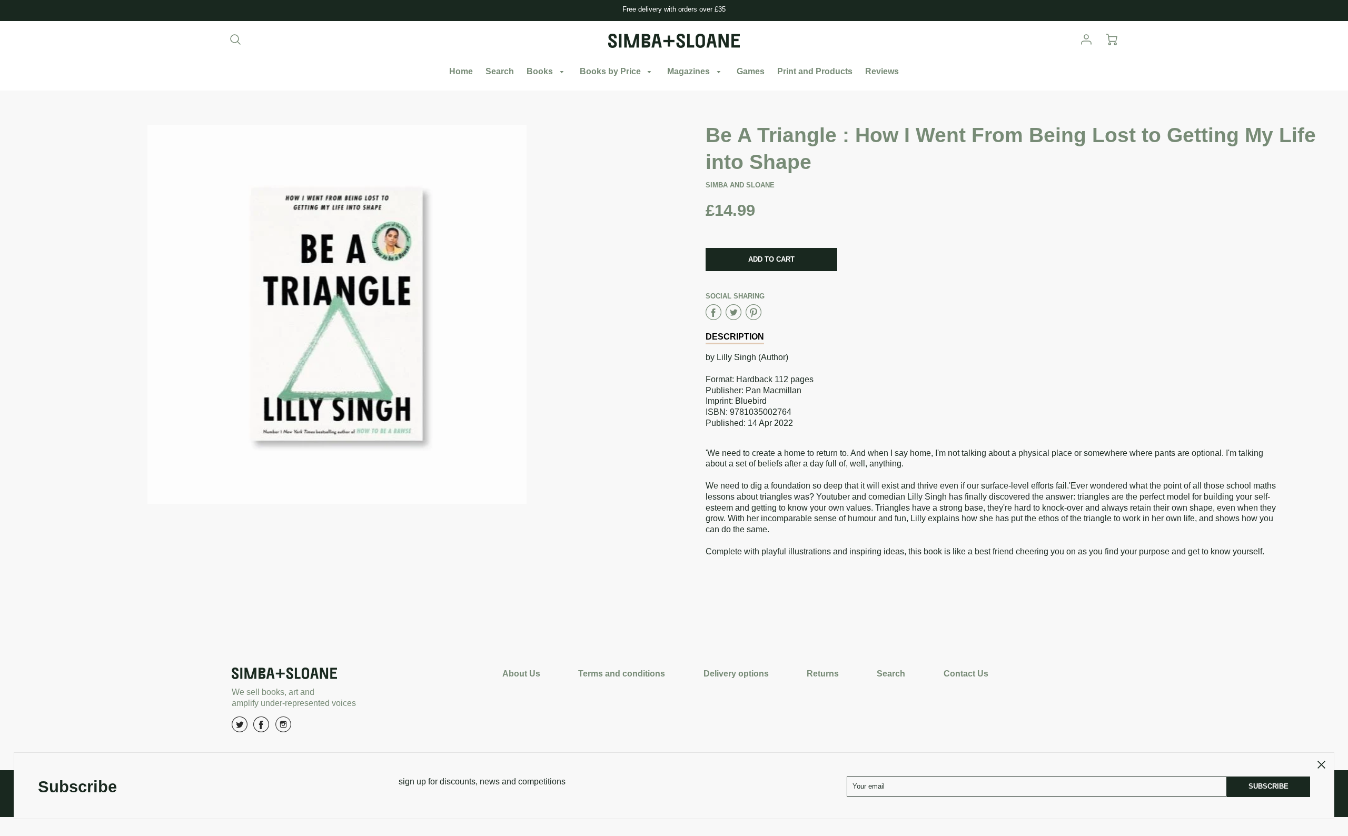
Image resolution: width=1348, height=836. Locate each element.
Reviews (882, 71)
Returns (823, 673)
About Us (521, 673)
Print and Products (815, 71)
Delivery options (736, 673)
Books (541, 71)
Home (461, 71)
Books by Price (611, 71)
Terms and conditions (621, 673)
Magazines (689, 71)
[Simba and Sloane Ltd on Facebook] (261, 728)
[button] (771, 259)
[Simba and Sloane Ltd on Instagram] (283, 728)
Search (499, 71)
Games (751, 71)
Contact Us (966, 673)
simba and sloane (740, 185)
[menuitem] (461, 72)
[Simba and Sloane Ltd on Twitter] (239, 728)
